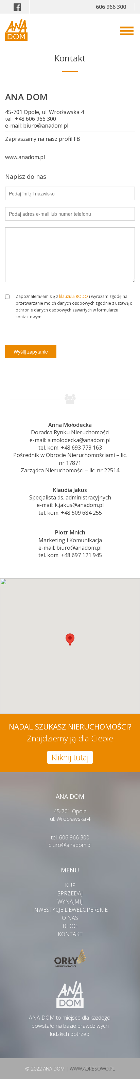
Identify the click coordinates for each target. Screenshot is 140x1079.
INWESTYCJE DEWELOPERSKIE (70, 909)
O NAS (70, 918)
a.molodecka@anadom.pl (79, 440)
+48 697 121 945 (81, 555)
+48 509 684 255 (81, 512)
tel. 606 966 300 (70, 837)
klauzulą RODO (73, 296)
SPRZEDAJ (70, 893)
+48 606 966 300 (35, 118)
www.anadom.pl (25, 157)
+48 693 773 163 (81, 447)
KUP (70, 885)
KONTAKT (70, 934)
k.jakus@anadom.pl (79, 505)
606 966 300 (111, 7)
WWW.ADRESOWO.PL (92, 1068)
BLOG (70, 926)
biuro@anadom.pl (45, 125)
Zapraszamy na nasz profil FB (42, 139)
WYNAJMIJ (70, 901)
